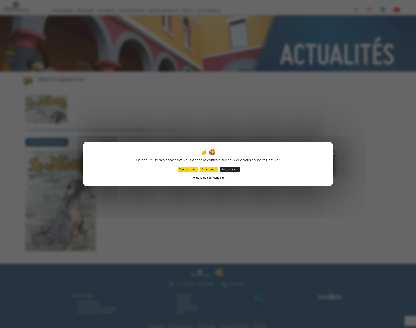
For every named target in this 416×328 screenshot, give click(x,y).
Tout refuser (209, 169)
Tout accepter (187, 169)
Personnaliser (229, 169)
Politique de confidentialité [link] (208, 177)
